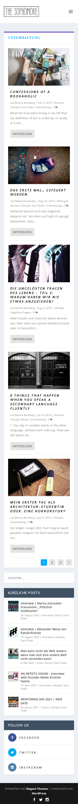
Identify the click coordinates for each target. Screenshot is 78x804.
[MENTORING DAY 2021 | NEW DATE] (13, 702)
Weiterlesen (22, 134)
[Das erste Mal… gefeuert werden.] (39, 165)
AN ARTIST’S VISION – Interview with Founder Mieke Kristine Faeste (42, 677)
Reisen (25, 419)
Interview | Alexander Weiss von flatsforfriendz (43, 631)
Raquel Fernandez (25, 201)
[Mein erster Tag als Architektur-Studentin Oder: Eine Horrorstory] (39, 477)
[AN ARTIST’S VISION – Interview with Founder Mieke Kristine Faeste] (13, 676)
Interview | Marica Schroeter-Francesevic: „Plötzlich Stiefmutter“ (41, 607)
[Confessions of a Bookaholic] (39, 67)
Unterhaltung (43, 107)
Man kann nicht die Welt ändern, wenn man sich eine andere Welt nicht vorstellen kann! (44, 654)
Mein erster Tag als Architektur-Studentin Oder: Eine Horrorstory (38, 507)
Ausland (58, 415)
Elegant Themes (37, 789)
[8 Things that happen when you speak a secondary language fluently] (39, 370)
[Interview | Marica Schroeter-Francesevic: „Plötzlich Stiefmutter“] (13, 606)
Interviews (48, 615)
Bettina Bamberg (25, 103)
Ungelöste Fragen (20, 312)
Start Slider (27, 107)
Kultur (58, 615)
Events (45, 707)
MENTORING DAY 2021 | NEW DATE (41, 701)
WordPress (39, 793)
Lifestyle (15, 107)
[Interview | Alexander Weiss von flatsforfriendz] (13, 632)
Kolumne (59, 103)
